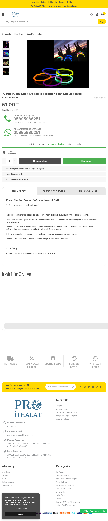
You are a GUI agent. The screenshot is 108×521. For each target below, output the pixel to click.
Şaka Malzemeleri (34, 34)
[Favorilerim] (91, 14)
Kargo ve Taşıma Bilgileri (66, 415)
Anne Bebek (61, 482)
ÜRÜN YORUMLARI (88, 191)
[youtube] (93, 387)
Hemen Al (86, 161)
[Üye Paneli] (97, 14)
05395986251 (39, 6)
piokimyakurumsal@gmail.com (63, 6)
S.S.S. (50, 2)
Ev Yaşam (60, 472)
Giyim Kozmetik (62, 475)
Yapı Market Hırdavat (65, 485)
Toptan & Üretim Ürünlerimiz (68, 502)
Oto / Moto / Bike (63, 488)
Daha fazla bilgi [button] (21, 508)
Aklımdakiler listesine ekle (17, 179)
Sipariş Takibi (62, 409)
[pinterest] (96, 387)
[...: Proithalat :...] (21, 14)
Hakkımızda (71, 2)
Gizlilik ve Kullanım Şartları (67, 412)
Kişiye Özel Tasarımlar (65, 505)
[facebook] (81, 387)
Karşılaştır (38, 169)
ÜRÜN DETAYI (19, 191)
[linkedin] (100, 387)
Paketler (59, 498)
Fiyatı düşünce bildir (14, 174)
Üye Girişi (35, 2)
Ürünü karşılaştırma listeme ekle (19, 169)
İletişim (43, 2)
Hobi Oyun (18, 34)
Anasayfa (6, 34)
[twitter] (89, 387)
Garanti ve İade (62, 419)
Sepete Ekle (41, 161)
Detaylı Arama (60, 2)
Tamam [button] (20, 514)
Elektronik (60, 492)
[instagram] (85, 387)
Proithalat (13, 98)
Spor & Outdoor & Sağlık (66, 478)
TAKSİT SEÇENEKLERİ (54, 191)
